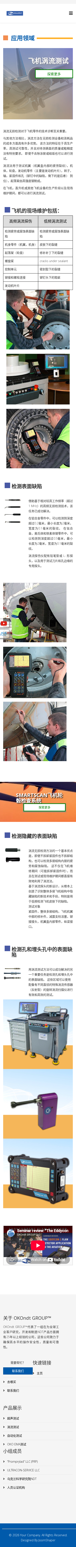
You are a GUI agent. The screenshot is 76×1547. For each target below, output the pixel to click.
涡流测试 (12, 1427)
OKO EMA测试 (16, 1444)
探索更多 (54, 74)
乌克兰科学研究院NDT (21, 1479)
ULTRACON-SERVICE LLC (23, 1470)
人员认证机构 (15, 1487)
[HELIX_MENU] (71, 13)
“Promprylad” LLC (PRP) (22, 1461)
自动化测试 (14, 1436)
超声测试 (12, 1418)
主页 (39, 1373)
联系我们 (12, 1390)
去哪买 (11, 1382)
